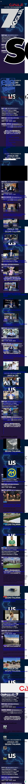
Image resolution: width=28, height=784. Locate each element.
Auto (10, 609)
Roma (4, 657)
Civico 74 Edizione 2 (10, 135)
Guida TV (5, 148)
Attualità (5, 449)
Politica (4, 621)
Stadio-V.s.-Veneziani (8, 535)
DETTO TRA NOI (10, 119)
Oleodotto (11, 585)
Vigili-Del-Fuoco (23, 609)
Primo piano (8, 136)
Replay (7, 141)
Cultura (4, 502)
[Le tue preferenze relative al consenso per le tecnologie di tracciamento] (25, 781)
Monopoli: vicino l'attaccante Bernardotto (15, 549)
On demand (5, 110)
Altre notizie (6, 681)
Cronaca (5, 596)
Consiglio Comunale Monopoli (12, 133)
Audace (14, 490)
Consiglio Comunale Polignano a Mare (14, 139)
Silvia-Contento (19, 632)
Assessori (22, 657)
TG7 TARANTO (10, 114)
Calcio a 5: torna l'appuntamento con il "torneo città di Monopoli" (14, 482)
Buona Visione (9, 130)
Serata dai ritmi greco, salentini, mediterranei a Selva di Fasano (12, 505)
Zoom (7, 138)
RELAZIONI (9, 124)
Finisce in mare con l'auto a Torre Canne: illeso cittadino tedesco (14, 600)
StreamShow (8, 782)
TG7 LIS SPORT (10, 125)
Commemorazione (20, 466)
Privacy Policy (8, 779)
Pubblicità (8, 147)
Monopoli (5, 466)
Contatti (5, 150)
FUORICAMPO (9, 121)
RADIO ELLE (9, 128)
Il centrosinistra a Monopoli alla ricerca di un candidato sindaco (15, 624)
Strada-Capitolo (6, 680)
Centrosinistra (13, 632)
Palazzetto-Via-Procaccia (20, 679)
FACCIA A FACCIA (10, 120)
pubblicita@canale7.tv (5, 778)
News (4, 149)
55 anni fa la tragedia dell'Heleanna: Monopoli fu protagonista (13, 453)
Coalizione (5, 633)
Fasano (4, 512)
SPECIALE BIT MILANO (12, 132)
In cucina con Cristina (10, 146)
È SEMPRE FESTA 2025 (11, 117)
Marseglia (16, 585)
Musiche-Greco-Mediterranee (13, 512)
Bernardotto (5, 557)
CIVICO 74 (8, 131)
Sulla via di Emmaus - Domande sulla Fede (15, 126)
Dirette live (5, 152)
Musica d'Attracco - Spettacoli (12, 137)
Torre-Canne (16, 609)
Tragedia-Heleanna (12, 466)
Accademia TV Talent (10, 142)
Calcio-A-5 (10, 490)
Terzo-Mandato (9, 657)
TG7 (4, 109)
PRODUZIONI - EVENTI (12, 122)
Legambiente (6, 585)
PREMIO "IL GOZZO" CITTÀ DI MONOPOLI (16, 116)
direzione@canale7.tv (21, 707)
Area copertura (6, 153)
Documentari (9, 143)
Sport (4, 478)
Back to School (9, 144)
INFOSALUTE (9, 127)
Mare (12, 609)
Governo (15, 657)
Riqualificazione (11, 534)
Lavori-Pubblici (18, 534)
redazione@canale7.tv (5, 776)
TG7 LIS (8, 113)
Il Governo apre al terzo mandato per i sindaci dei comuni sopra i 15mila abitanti (15, 648)
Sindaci (18, 657)
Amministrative (11, 633)
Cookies (2, 779)
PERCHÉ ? (8, 115)
